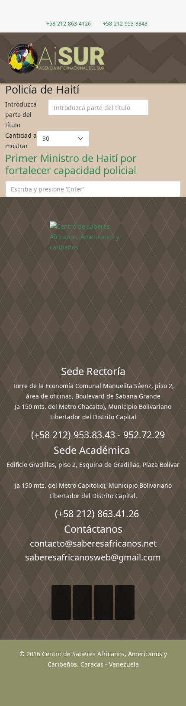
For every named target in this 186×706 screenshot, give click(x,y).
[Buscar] (156, 114)
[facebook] (79, 10)
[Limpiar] (172, 114)
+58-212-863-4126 (68, 23)
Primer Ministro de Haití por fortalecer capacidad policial (71, 164)
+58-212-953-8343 (125, 23)
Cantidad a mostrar (21, 140)
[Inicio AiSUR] (93, 282)
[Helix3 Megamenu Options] (175, 53)
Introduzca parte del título (21, 114)
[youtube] (97, 10)
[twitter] (88, 10)
